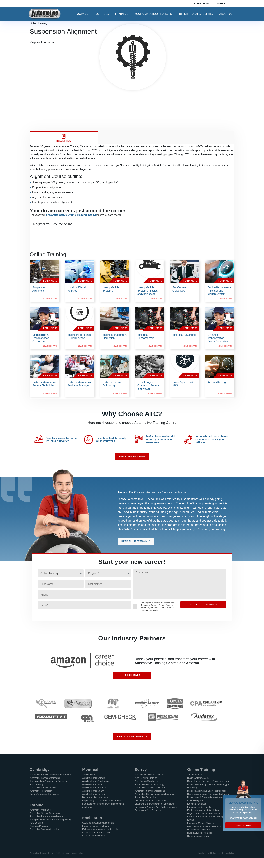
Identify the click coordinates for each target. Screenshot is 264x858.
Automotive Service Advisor (43, 787)
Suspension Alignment (198, 836)
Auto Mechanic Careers (93, 778)
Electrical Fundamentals (199, 807)
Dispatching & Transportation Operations (102, 800)
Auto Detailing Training (146, 778)
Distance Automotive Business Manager (206, 791)
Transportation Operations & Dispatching (49, 781)
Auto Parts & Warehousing (147, 781)
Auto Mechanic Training (93, 794)
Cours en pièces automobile (96, 832)
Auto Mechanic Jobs (92, 784)
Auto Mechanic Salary (93, 791)
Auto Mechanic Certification (95, 781)
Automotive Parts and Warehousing (47, 816)
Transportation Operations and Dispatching (51, 819)
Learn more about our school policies (143, 14)
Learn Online (201, 3)
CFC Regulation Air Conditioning (151, 800)
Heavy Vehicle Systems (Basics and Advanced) (210, 826)
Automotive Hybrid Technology (150, 784)
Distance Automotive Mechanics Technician (208, 794)
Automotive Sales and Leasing (44, 829)
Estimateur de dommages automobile (100, 829)
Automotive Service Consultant (150, 787)
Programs (81, 14)
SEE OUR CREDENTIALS (132, 736)
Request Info (243, 825)
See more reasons (132, 456)
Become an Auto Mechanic (95, 797)
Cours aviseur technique (94, 835)
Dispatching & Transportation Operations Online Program (207, 799)
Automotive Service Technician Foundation (50, 774)
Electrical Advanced (197, 804)
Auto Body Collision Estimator (149, 774)
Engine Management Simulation (203, 810)
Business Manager (39, 826)
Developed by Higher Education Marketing (216, 853)
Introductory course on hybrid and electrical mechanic (103, 805)
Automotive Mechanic (40, 810)
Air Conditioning (195, 774)
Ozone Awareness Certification (45, 794)
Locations (102, 14)
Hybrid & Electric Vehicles (199, 833)
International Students (195, 14)
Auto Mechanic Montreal (94, 787)
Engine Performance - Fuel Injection (204, 813)
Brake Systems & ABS (198, 778)
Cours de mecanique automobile (98, 823)
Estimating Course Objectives (201, 823)
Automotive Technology (41, 791)
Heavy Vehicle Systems (198, 829)
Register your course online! (53, 224)
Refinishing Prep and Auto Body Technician (156, 807)
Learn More (132, 675)
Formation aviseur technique (96, 826)
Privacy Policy (77, 853)
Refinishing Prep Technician (148, 810)
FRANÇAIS (222, 3)
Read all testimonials (136, 541)
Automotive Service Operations (45, 778)
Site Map (65, 853)
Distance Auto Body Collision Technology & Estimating (208, 786)
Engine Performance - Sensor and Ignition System (207, 818)
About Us (225, 14)
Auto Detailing (36, 784)
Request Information (42, 42)
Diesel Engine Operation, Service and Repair (209, 781)
